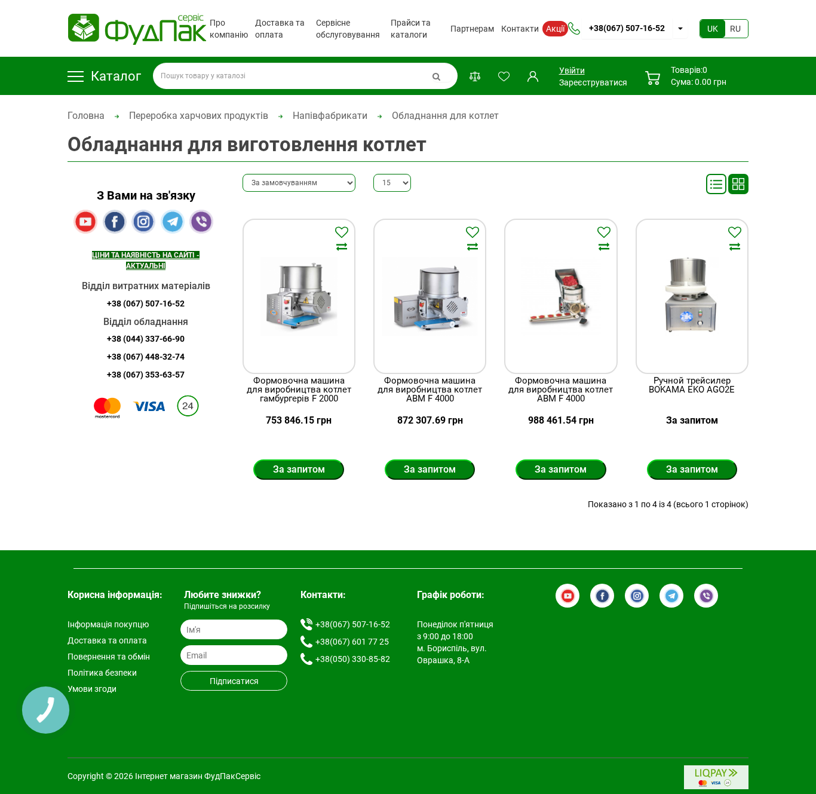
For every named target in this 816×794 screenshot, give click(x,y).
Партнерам (472, 28)
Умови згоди (92, 689)
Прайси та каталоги (411, 28)
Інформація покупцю (108, 624)
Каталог (116, 76)
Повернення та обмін (109, 656)
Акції (555, 28)
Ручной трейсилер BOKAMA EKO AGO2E (692, 385)
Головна (86, 115)
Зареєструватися (593, 82)
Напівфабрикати (330, 115)
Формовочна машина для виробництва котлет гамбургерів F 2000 (299, 389)
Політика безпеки (102, 672)
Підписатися (234, 681)
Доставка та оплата (280, 28)
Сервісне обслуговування (348, 28)
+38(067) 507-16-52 (627, 28)
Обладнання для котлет (445, 115)
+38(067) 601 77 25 (352, 641)
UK (712, 28)
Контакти (520, 28)
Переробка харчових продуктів (198, 115)
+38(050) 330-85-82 (352, 659)
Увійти (571, 70)
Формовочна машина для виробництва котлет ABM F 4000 (430, 389)
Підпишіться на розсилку (227, 606)
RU (735, 28)
